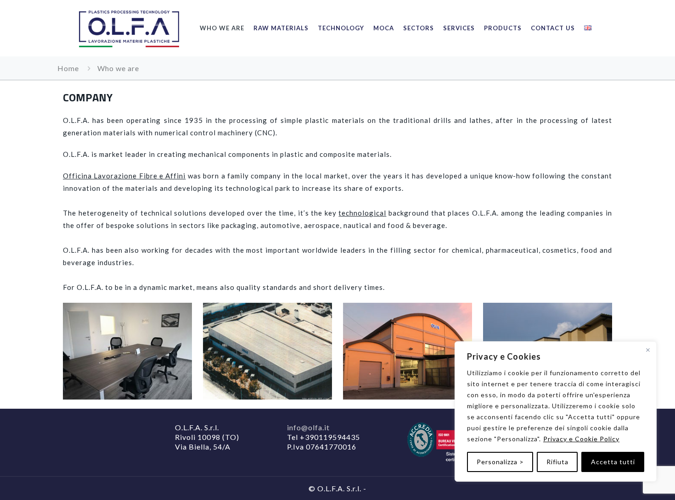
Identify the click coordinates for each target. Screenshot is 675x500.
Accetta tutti (613, 462)
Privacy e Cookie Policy (581, 439)
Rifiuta (557, 462)
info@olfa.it (308, 427)
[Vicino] (648, 350)
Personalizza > (500, 462)
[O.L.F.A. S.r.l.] (129, 28)
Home (68, 68)
